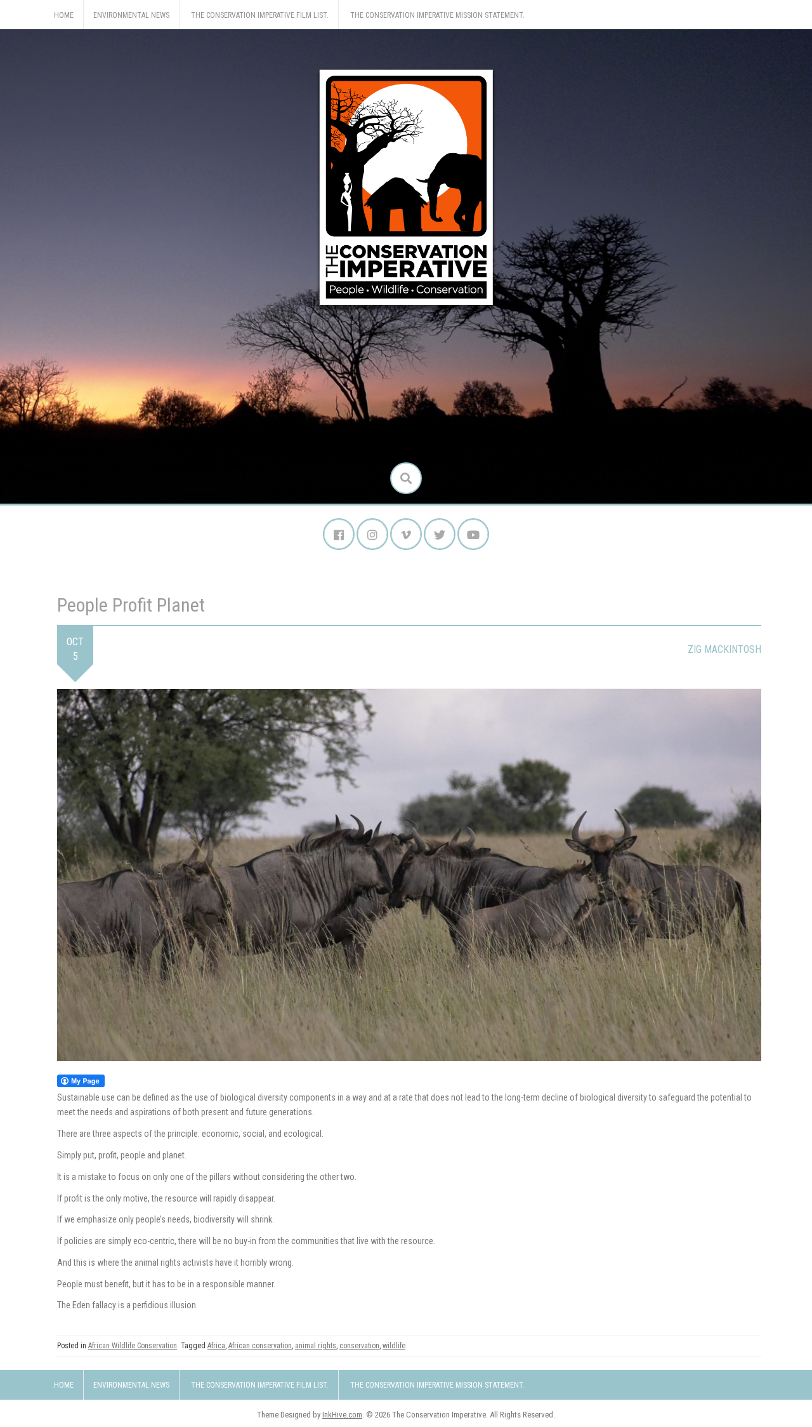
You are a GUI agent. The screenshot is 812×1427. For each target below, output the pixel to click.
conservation (359, 1345)
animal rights (315, 1345)
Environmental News (131, 15)
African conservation (260, 1345)
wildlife (394, 1345)
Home (64, 15)
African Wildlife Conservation (132, 1345)
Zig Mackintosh (724, 649)
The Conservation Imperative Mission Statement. (437, 15)
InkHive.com (342, 1414)
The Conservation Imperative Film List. (260, 15)
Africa (216, 1345)
